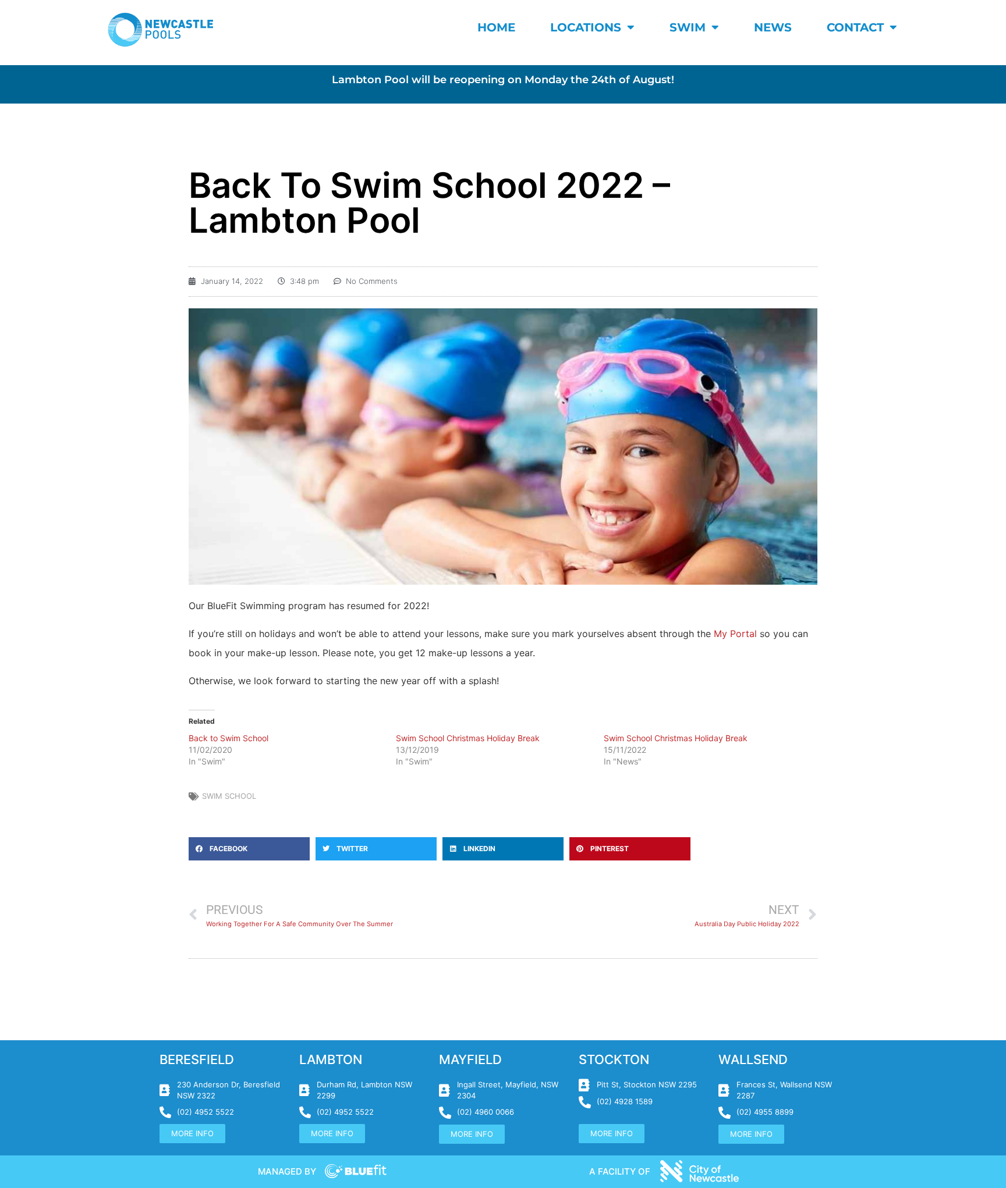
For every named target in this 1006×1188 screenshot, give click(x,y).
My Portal (735, 633)
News (773, 27)
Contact (855, 27)
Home (496, 27)
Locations (585, 27)
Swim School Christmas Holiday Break (468, 738)
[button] (249, 848)
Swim (688, 27)
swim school (229, 796)
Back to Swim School (228, 738)
